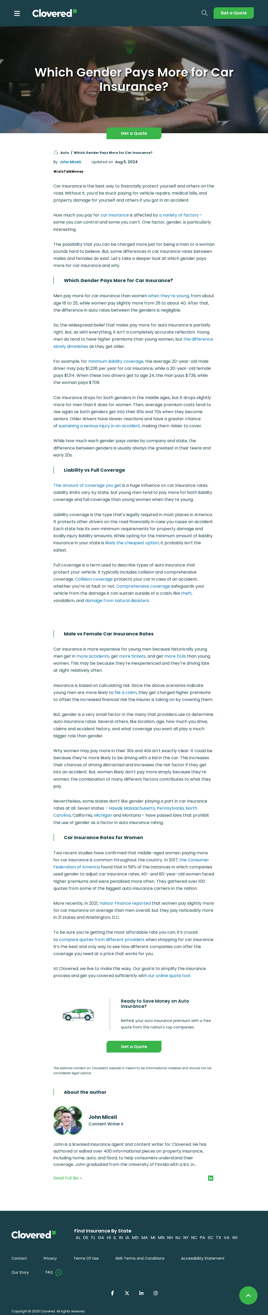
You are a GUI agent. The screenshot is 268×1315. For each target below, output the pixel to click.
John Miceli (70, 162)
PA (202, 1238)
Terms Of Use (86, 1258)
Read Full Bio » (67, 1178)
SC (210, 1238)
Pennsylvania (170, 808)
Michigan (103, 815)
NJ (178, 1238)
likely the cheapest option (132, 543)
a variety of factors (179, 215)
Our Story (20, 1272)
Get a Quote (234, 13)
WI (234, 1238)
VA (227, 1238)
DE (85, 1238)
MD (135, 1238)
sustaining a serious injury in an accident (99, 426)
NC (194, 1238)
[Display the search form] (204, 13)
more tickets (132, 656)
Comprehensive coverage (143, 586)
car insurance (114, 215)
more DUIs (175, 656)
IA (127, 1238)
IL (114, 1238)
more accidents (92, 656)
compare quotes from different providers (101, 940)
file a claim (126, 692)
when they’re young (168, 296)
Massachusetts (139, 808)
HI (109, 1238)
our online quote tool (169, 976)
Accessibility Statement (203, 1258)
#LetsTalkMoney (68, 171)
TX (218, 1238)
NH (170, 1238)
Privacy (50, 1258)
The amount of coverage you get (87, 485)
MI (152, 1238)
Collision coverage (94, 579)
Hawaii (115, 808)
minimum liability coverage (115, 361)
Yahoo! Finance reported (125, 903)
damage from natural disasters (117, 601)
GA (101, 1238)
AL (78, 1238)
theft (186, 593)
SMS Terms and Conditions (139, 1258)
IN (121, 1238)
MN (161, 1238)
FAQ (49, 1272)
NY (185, 1238)
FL (93, 1238)
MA (144, 1238)
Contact (19, 1258)
